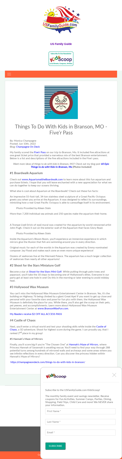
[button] (114, 374)
